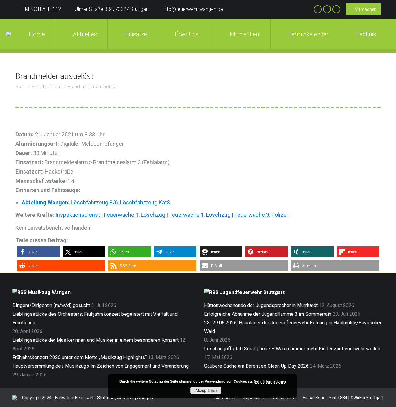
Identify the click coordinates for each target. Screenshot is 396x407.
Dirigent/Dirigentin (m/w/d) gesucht (51, 305)
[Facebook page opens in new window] (318, 9)
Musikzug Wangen (49, 292)
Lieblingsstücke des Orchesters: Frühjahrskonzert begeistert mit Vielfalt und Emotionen (95, 318)
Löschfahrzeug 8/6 (94, 202)
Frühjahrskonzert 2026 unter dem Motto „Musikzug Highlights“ (79, 357)
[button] (38, 251)
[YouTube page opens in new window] (336, 9)
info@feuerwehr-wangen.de (193, 9)
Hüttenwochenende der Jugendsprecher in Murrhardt (261, 305)
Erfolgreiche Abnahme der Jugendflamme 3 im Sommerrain (267, 314)
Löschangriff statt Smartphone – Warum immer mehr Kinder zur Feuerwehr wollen (292, 349)
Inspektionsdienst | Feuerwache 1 (97, 215)
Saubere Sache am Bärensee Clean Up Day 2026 (256, 366)
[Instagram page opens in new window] (327, 9)
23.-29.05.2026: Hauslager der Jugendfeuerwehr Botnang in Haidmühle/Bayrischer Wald (292, 327)
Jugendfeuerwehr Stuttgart (252, 292)
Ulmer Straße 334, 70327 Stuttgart (112, 9)
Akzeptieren (206, 390)
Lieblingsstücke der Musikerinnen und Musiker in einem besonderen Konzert (95, 340)
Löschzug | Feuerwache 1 (172, 215)
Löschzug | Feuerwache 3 (237, 215)
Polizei (279, 215)
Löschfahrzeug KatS (145, 202)
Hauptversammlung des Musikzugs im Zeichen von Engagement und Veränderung (100, 366)
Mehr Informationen (270, 381)
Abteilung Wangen (45, 202)
